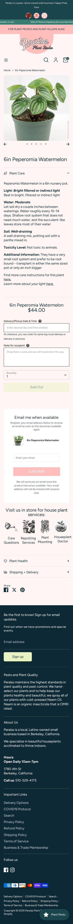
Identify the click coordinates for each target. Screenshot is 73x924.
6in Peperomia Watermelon (30, 70)
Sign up (18, 657)
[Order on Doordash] (36, 16)
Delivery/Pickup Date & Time (20, 321)
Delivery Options (16, 803)
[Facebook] (6, 870)
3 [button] (36, 144)
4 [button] (41, 144)
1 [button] (27, 144)
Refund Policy (14, 828)
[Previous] (5, 144)
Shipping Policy (15, 835)
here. (7, 279)
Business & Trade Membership (26, 848)
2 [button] (31, 144)
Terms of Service (16, 841)
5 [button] (45, 144)
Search (9, 815)
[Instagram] (12, 870)
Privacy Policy (14, 822)
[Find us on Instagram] (44, 16)
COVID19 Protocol (17, 809)
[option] (36, 108)
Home (7, 70)
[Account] (56, 58)
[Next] (68, 144)
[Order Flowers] (29, 16)
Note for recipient (14, 345)
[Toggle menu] (6, 60)
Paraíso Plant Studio (36, 910)
